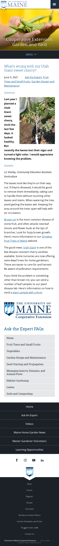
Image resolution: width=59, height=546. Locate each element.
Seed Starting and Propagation (25, 364)
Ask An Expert (29, 415)
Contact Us (29, 534)
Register (29, 496)
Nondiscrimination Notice (30, 515)
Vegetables (13, 351)
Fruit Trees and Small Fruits (23, 344)
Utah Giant (29, 247)
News (29, 484)
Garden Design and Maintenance (26, 357)
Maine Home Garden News (29, 432)
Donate (29, 502)
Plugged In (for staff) (29, 527)
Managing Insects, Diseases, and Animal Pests (26, 372)
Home (10, 338)
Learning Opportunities (29, 449)
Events (29, 490)
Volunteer (29, 509)
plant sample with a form (27, 292)
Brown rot (10, 219)
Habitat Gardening (18, 380)
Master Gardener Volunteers (29, 441)
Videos (29, 424)
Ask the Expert (33, 77)
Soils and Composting (20, 393)
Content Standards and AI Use (29, 521)
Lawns (10, 387)
